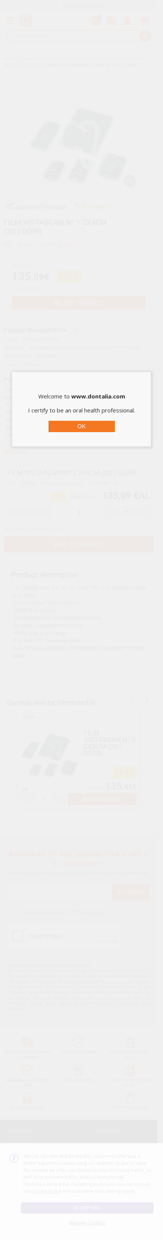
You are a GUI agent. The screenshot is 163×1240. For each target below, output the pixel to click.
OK (81, 426)
